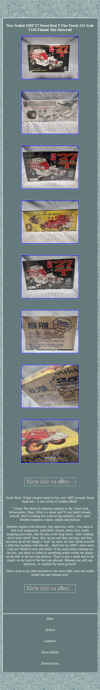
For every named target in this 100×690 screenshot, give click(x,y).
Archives (50, 629)
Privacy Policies (50, 651)
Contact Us (50, 640)
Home (50, 618)
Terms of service (50, 663)
